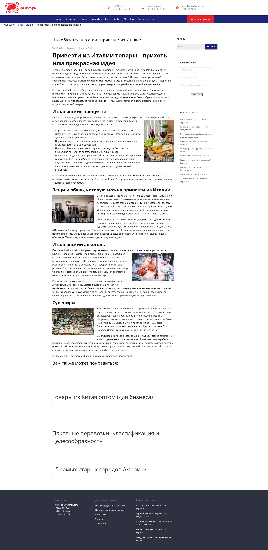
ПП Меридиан (60, 355)
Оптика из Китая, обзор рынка (193, 174)
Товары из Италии (62, 69)
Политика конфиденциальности (110, 510)
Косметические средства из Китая (194, 155)
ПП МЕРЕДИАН (8, 24)
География (96, 19)
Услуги (84, 19)
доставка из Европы (82, 355)
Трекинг (99, 519)
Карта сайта (101, 514)
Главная (58, 19)
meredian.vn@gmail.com (193, 6)
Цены (108, 19)
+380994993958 (189, 9)
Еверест (71, 48)
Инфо (116, 19)
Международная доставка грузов (111, 505)
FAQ (125, 19)
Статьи (29, 24)
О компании (71, 19)
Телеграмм (100, 523)
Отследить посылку (200, 19)
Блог (132, 19)
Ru (153, 19)
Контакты (143, 19)
